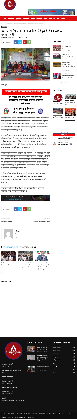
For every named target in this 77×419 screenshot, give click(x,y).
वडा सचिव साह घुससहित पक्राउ (41, 221)
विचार (58, 18)
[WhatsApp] (29, 42)
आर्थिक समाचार (39, 18)
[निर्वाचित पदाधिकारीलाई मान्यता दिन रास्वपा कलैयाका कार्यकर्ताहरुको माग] (8, 256)
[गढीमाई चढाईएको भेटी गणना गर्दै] (31, 369)
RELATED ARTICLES (10, 247)
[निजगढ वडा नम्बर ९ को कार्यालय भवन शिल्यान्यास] (57, 56)
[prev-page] (2, 273)
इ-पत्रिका (63, 18)
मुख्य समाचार (18, 18)
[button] (74, 19)
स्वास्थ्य (50, 18)
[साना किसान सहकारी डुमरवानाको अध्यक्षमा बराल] (57, 48)
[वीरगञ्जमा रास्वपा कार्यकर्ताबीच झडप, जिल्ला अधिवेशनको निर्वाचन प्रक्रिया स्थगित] (25, 256)
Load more (63, 83)
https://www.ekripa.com (21, 234)
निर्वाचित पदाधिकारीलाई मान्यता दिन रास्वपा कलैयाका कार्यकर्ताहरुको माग (8, 265)
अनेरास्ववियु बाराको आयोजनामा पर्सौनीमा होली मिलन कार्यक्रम (70, 119)
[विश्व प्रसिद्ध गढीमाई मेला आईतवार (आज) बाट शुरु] (31, 349)
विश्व (54, 18)
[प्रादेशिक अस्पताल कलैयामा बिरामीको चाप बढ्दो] (70, 96)
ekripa (5, 37)
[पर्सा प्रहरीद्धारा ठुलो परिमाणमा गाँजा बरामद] (58, 111)
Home (3, 24)
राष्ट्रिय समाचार (11, 18)
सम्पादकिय (33, 18)
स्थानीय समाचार (26, 18)
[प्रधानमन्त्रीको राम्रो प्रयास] (58, 98)
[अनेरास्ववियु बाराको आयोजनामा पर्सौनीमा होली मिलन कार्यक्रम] (70, 111)
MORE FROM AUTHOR (28, 247)
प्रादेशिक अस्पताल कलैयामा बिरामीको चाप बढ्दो (70, 102)
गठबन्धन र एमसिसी (6, 221)
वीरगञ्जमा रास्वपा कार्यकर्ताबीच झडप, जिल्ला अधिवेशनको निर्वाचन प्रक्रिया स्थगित (25, 265)
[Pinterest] (25, 42)
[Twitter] (20, 42)
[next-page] (6, 273)
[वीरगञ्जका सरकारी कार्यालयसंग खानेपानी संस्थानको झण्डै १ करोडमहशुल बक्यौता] (57, 64)
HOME (4, 18)
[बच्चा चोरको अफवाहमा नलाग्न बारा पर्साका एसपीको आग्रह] (57, 76)
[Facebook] (16, 42)
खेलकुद (45, 18)
